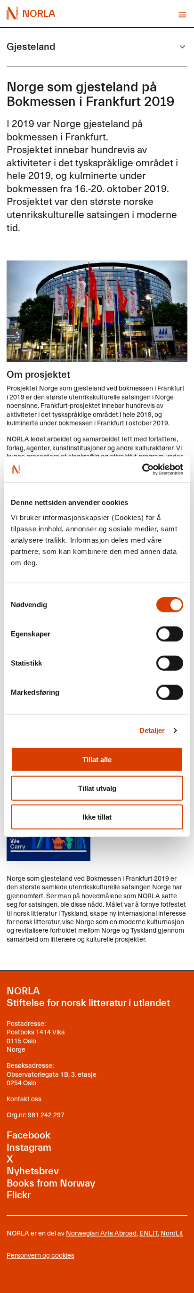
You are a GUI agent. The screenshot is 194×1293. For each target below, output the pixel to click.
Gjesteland (31, 46)
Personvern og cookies (40, 1255)
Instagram (29, 1147)
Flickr (19, 1195)
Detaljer (152, 730)
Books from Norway (51, 1183)
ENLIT (148, 1233)
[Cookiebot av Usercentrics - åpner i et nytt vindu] (142, 469)
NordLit (172, 1233)
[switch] (169, 633)
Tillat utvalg (97, 788)
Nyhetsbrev (33, 1171)
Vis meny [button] (182, 15)
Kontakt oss (24, 1099)
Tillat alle (97, 759)
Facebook (28, 1135)
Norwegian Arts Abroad (101, 1233)
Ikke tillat (97, 817)
